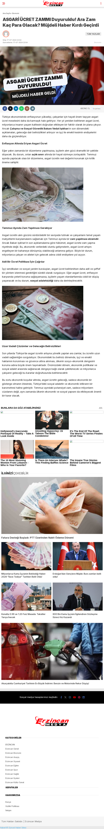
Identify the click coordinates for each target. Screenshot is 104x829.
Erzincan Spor (11, 770)
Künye (8, 802)
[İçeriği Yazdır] (32, 108)
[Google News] (96, 108)
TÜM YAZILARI (93, 34)
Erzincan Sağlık (12, 774)
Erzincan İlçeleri (12, 778)
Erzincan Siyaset (12, 761)
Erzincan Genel (12, 749)
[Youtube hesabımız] (74, 697)
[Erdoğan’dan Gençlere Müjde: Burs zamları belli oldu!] (78, 556)
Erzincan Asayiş (12, 757)
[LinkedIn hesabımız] (83, 697)
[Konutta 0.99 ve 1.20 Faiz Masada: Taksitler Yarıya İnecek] (26, 597)
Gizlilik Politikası (12, 806)
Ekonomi (97, 42)
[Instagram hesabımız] (70, 697)
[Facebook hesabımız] (61, 697)
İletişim (8, 810)
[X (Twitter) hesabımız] (65, 697)
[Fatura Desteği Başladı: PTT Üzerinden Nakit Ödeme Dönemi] (52, 505)
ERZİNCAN (10, 744)
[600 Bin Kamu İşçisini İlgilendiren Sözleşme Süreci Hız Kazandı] (78, 597)
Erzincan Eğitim (12, 765)
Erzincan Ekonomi (13, 753)
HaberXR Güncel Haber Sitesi (13, 827)
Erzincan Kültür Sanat (14, 782)
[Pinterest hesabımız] (79, 697)
